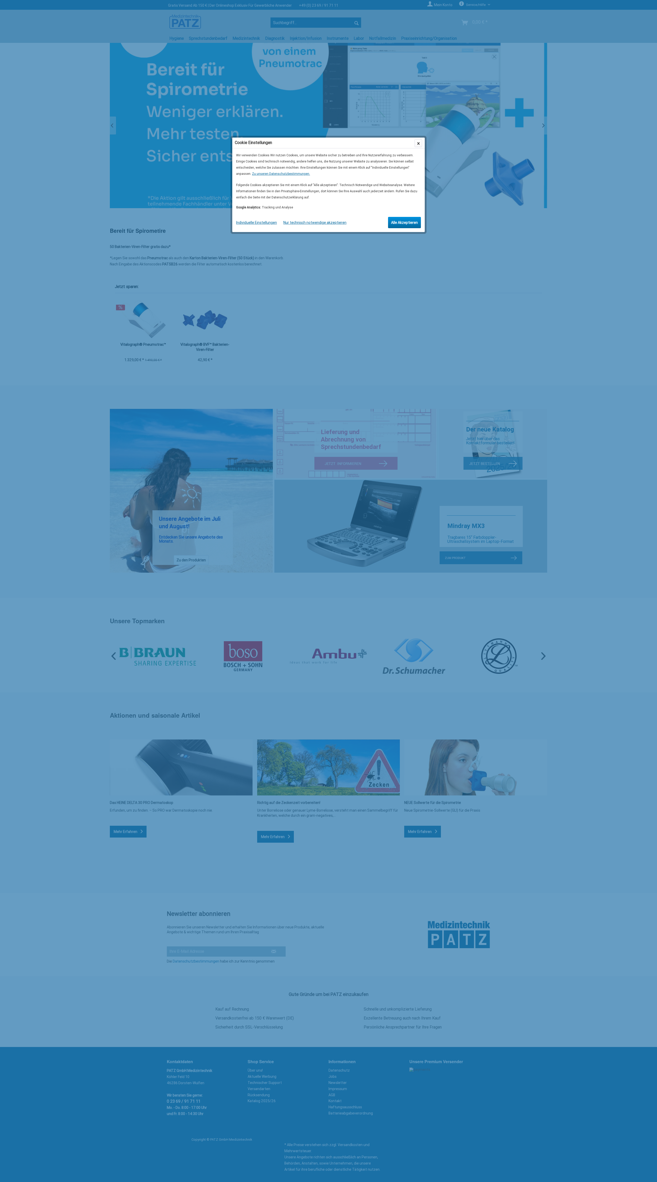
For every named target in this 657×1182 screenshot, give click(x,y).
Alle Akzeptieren (404, 222)
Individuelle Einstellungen (256, 222)
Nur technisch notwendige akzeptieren (314, 222)
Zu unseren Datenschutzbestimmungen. (281, 174)
